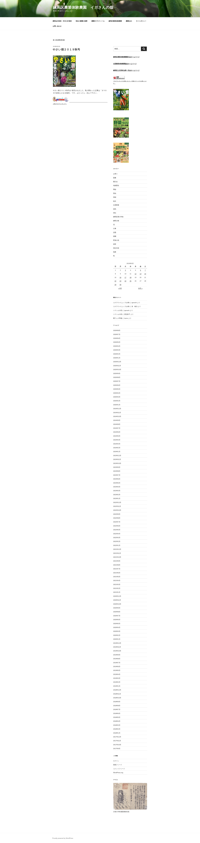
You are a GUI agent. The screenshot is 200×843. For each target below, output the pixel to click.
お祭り (115, 174)
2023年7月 (116, 475)
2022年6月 (116, 526)
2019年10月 (117, 651)
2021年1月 (116, 592)
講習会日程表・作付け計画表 (62, 21)
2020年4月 (116, 627)
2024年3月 (116, 444)
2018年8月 (116, 705)
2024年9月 (116, 420)
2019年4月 (116, 674)
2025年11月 (117, 365)
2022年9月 (116, 514)
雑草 (114, 244)
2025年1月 (116, 405)
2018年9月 (116, 701)
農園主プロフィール (98, 21)
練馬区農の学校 (118, 217)
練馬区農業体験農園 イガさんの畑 (83, 7)
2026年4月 (116, 346)
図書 (114, 178)
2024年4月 (116, 440)
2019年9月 (116, 655)
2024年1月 (116, 451)
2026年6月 (116, 338)
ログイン (116, 761)
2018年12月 (117, 690)
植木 (114, 201)
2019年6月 (116, 666)
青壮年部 (116, 248)
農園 (114, 236)
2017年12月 (117, 737)
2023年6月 (116, 479)
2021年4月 (116, 580)
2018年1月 (116, 733)
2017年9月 (116, 748)
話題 (114, 232)
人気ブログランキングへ (60, 103)
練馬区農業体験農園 (115, 21)
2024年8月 (116, 424)
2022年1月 (116, 545)
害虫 (114, 193)
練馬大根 (116, 221)
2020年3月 (116, 631)
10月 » (140, 288)
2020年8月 (116, 612)
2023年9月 (116, 467)
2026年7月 (116, 334)
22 (115, 281)
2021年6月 (116, 573)
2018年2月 (116, 729)
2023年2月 (116, 494)
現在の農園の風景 (81, 21)
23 (120, 281)
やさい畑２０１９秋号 (66, 49)
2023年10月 (117, 463)
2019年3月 (116, 678)
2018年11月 (117, 694)
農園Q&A (129, 21)
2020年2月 (116, 635)
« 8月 (120, 288)
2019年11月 (117, 647)
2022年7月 (116, 522)
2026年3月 (116, 350)
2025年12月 (117, 362)
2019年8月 (116, 658)
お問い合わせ (57, 26)
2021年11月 (117, 553)
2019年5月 (116, 670)
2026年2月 (116, 354)
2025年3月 (116, 397)
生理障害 (116, 205)
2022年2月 (116, 541)
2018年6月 (116, 713)
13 (140, 274)
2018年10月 (117, 698)
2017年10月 (117, 745)
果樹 (114, 197)
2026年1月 (116, 358)
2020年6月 (116, 619)
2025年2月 (116, 401)
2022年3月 (116, 537)
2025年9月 (116, 373)
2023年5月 (116, 483)
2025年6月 (116, 385)
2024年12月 (117, 408)
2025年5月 (116, 389)
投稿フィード (117, 765)
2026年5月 (116, 342)
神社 (114, 213)
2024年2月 (116, 448)
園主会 (115, 181)
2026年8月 (116, 330)
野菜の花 (116, 240)
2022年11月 (117, 506)
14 (145, 274)
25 (130, 281)
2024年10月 (117, 416)
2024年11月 (117, 412)
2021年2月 (116, 588)
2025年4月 (116, 393)
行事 (114, 228)
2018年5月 (116, 717)
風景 (114, 252)
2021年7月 (116, 569)
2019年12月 (117, 643)
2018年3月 (116, 725)
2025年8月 (116, 377)
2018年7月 (116, 709)
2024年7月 (116, 428)
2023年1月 (116, 498)
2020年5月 (116, 623)
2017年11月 (117, 741)
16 (120, 277)
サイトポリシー (141, 21)
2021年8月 (116, 565)
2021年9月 (116, 561)
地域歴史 (116, 185)
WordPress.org (118, 772)
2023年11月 (117, 459)
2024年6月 (116, 432)
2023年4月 (116, 487)
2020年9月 (116, 608)
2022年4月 (116, 534)
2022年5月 (116, 530)
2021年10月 (117, 557)
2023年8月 (116, 471)
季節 (114, 189)
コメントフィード (119, 769)
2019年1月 (116, 686)
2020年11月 (117, 600)
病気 (114, 209)
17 (125, 277)
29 (115, 284)
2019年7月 (116, 662)
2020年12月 (117, 596)
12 (135, 274)
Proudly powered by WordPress (62, 838)
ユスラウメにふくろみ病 (121, 302)
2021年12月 (117, 549)
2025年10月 (117, 369)
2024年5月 (116, 436)
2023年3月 (116, 490)
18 (130, 277)
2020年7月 (116, 616)
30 (120, 284)
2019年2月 (116, 682)
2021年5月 (116, 576)
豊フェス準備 (117, 318)
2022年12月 (117, 502)
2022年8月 (116, 518)
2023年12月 (117, 455)
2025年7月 (116, 381)
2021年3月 (116, 584)
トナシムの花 (117, 310)
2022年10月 (117, 510)
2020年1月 (116, 639)
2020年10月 (117, 604)
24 (125, 281)
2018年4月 (116, 721)
